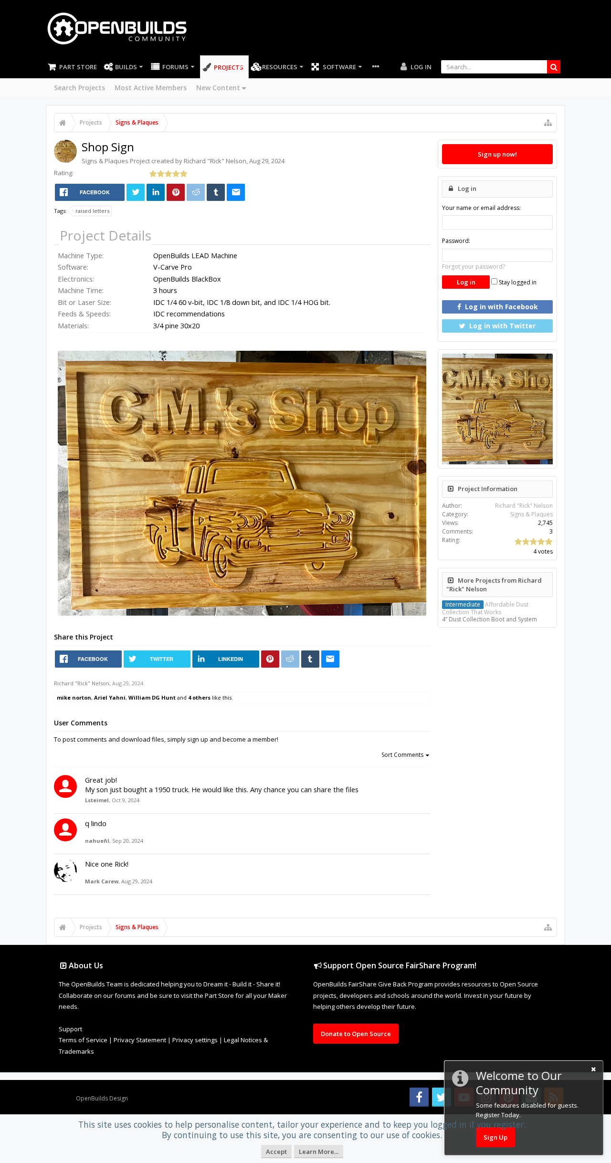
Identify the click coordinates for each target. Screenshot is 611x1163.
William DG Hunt (152, 697)
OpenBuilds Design (102, 1098)
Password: (456, 241)
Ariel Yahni (110, 697)
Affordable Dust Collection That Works (485, 608)
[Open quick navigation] (548, 123)
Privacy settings (195, 1040)
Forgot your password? (473, 266)
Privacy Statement (140, 1040)
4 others (199, 697)
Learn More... (318, 1151)
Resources (279, 67)
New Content (218, 87)
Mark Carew (101, 881)
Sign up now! (497, 154)
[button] (417, 353)
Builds (126, 67)
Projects (228, 67)
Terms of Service (83, 1040)
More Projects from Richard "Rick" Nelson (494, 584)
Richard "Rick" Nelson (215, 161)
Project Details (105, 235)
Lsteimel (97, 800)
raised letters (92, 210)
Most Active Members (151, 87)
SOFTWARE (339, 67)
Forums (175, 67)
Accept (276, 1151)
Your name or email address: (481, 208)
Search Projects (79, 87)
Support (70, 1029)
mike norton (74, 697)
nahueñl (97, 840)
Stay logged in (517, 282)
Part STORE (78, 67)
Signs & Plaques (105, 161)
